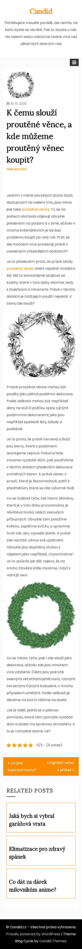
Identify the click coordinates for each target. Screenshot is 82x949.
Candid (41, 11)
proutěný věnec (20, 268)
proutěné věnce (36, 209)
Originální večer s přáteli (60, 766)
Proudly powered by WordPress (33, 934)
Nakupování (17, 169)
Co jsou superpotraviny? (22, 766)
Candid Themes (52, 941)
